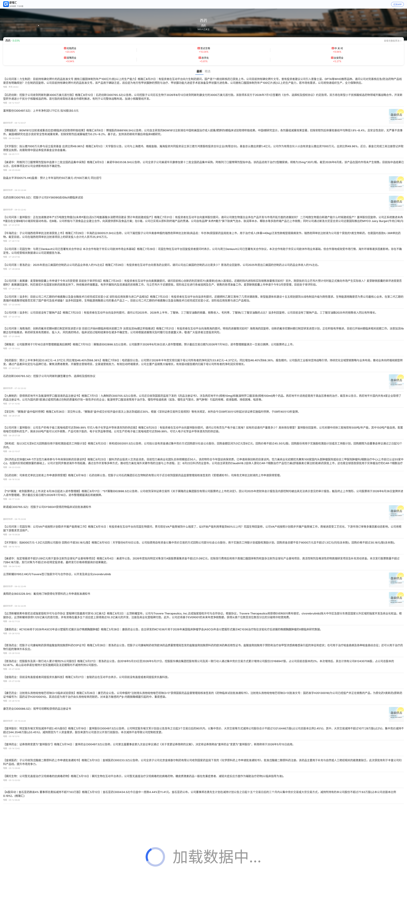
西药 (203, 25)
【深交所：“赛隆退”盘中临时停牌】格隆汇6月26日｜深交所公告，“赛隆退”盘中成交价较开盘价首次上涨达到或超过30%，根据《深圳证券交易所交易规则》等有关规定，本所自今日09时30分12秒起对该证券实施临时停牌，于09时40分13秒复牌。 (151, 411)
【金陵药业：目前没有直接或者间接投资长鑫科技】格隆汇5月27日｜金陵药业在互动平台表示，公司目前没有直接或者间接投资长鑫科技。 (86, 677)
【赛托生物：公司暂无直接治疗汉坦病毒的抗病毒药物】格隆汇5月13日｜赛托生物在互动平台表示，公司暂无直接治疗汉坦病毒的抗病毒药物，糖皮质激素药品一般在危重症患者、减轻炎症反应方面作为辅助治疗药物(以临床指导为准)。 (144, 776)
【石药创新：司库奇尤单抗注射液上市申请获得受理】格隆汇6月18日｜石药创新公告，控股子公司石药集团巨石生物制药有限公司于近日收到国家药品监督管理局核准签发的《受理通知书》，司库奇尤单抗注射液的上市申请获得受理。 (142, 475)
